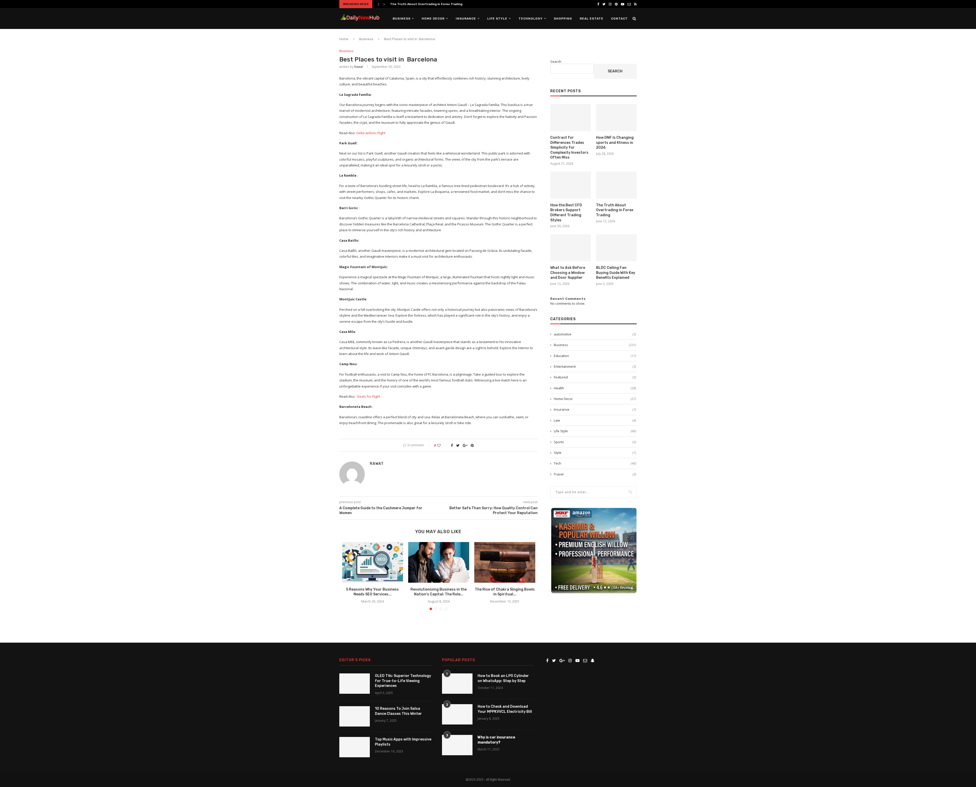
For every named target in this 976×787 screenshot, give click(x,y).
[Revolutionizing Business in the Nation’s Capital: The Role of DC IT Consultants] (438, 562)
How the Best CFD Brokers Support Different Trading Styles (566, 212)
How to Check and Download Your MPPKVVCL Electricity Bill (505, 709)
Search (555, 61)
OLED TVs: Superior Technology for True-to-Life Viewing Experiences (403, 681)
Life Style (497, 18)
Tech (595, 463)
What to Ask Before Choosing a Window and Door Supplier (567, 273)
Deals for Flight (368, 396)
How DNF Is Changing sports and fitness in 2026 (615, 142)
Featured (595, 377)
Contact (619, 18)
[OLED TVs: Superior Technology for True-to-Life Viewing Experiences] (354, 683)
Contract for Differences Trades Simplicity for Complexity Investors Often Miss (569, 147)
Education (595, 355)
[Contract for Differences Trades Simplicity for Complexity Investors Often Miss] (570, 117)
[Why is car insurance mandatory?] (457, 745)
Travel (595, 474)
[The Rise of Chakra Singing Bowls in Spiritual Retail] (504, 562)
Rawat (358, 67)
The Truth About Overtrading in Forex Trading (426, 4)
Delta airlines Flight (370, 133)
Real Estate (591, 18)
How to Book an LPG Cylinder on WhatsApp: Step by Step (503, 678)
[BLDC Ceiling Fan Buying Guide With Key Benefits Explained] (616, 247)
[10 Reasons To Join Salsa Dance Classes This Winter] (354, 716)
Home (343, 39)
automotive (595, 334)
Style (595, 452)
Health (595, 388)
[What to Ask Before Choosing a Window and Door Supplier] (570, 247)
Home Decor (433, 18)
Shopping (563, 18)
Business (401, 18)
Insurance (466, 18)
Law (595, 420)
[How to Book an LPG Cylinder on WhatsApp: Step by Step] (457, 683)
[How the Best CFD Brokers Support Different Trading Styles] (570, 185)
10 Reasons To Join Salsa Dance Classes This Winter (398, 711)
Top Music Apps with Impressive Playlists (403, 742)
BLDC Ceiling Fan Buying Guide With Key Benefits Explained (615, 273)
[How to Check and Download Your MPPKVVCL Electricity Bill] (457, 714)
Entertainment (595, 366)
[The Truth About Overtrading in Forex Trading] (616, 185)
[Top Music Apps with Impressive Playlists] (354, 747)
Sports (595, 442)
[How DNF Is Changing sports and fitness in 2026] (616, 117)
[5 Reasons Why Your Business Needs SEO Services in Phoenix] (372, 562)
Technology (530, 18)
